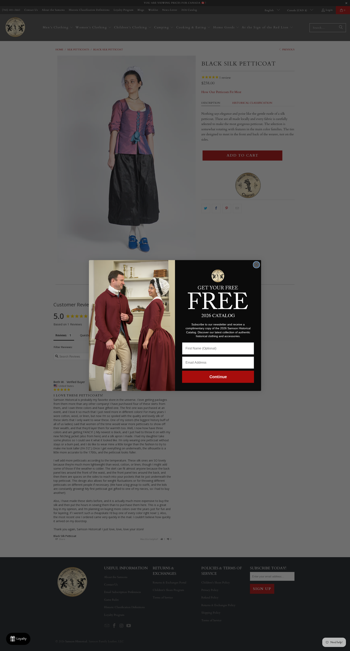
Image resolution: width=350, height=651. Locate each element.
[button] (218, 288)
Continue (218, 377)
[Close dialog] (256, 265)
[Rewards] (18, 639)
